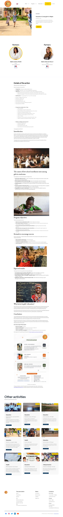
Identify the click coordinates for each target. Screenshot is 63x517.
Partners (15, 45)
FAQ (17, 498)
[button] (18, 3)
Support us (37, 498)
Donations (48, 3)
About (17, 493)
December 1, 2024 (25, 461)
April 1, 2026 (24, 437)
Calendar (36, 496)
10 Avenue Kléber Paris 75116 (52, 506)
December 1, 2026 (7, 437)
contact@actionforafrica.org (18, 387)
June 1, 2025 (43, 437)
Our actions (37, 493)
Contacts (53, 3)
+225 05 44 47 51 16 (52, 496)
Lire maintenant (27, 424)
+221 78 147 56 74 (51, 501)
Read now (38, 26)
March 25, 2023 (44, 461)
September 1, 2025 (7, 461)
